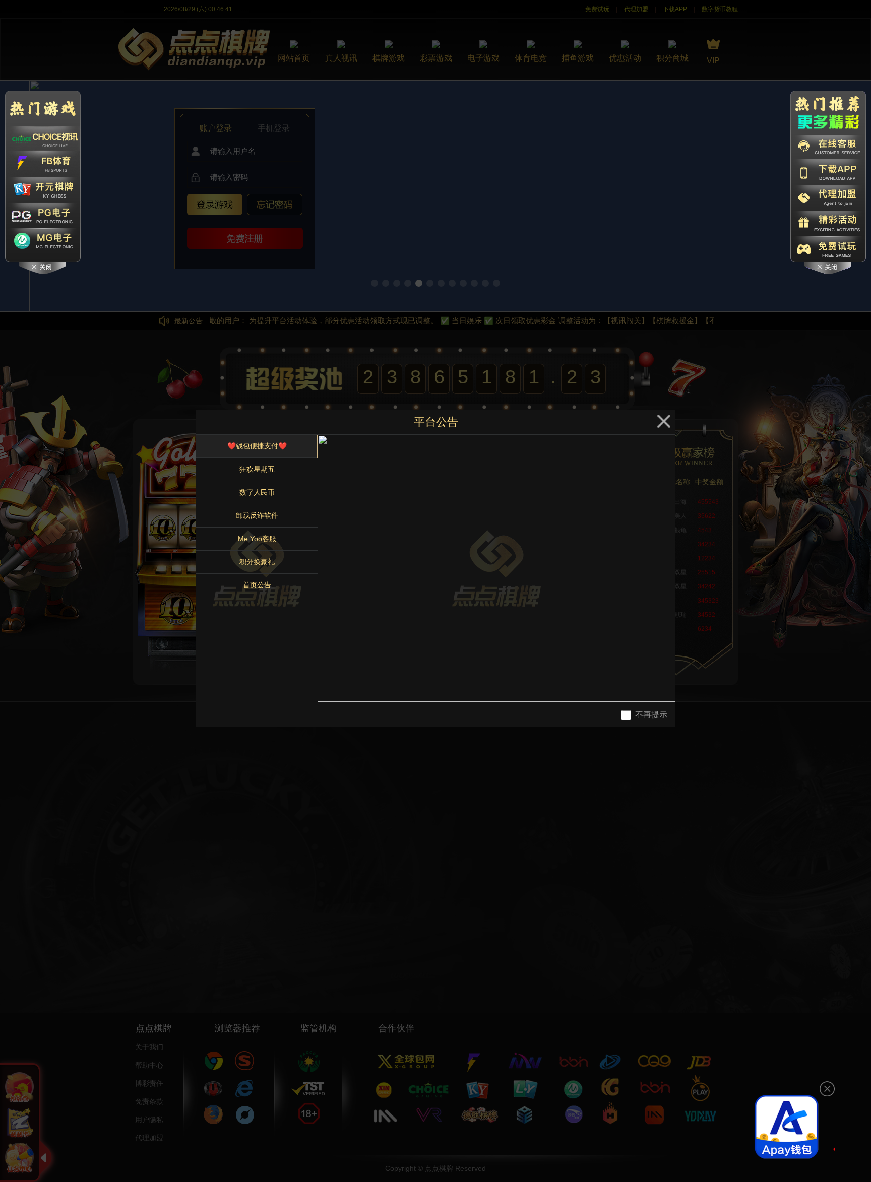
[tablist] (257, 568)
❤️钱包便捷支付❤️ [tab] (257, 446)
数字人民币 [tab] (257, 492)
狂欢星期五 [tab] (257, 469)
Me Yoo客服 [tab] (257, 539)
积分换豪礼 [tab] (257, 562)
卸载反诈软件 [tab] (257, 515)
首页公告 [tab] (257, 585)
